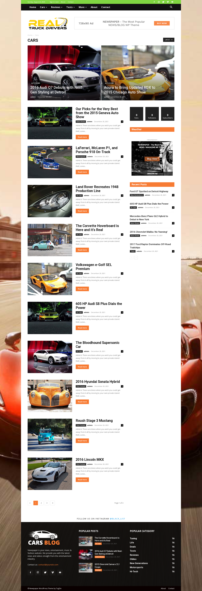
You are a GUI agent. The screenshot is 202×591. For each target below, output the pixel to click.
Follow (152, 108)
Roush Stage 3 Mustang (94, 421)
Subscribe (168, 108)
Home (33, 7)
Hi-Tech (79, 195)
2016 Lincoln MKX (90, 460)
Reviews (55, 7)
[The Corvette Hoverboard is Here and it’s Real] (50, 240)
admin (33, 97)
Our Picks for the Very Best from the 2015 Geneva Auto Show (97, 113)
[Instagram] (159, 2)
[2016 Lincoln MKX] (50, 474)
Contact (71, 2)
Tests (69, 7)
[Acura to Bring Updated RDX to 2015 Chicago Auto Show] (138, 77)
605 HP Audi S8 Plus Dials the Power (149, 203)
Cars (42, 7)
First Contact (81, 386)
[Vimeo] (168, 2)
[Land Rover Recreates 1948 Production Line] (50, 201)
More (82, 7)
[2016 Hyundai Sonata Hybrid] (50, 396)
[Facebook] (154, 2)
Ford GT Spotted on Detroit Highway (149, 191)
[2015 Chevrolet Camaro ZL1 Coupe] (85, 568)
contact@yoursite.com (48, 564)
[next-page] (136, 257)
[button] (171, 7)
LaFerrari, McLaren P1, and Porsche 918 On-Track (96, 150)
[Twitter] (163, 2)
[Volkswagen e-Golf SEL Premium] (50, 279)
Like (136, 108)
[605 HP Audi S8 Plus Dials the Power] (50, 318)
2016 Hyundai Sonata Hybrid (98, 382)
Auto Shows (35, 83)
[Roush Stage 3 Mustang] (50, 435)
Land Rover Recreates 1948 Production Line (97, 189)
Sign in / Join (54, 2)
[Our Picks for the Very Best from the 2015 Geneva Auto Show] (50, 123)
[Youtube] (172, 2)
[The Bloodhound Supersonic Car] (50, 357)
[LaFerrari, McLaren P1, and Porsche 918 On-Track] (50, 162)
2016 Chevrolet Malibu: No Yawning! (148, 231)
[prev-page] (30, 503)
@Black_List (117, 518)
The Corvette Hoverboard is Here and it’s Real (97, 228)
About (63, 2)
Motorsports (81, 156)
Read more (82, 137)
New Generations (137, 195)
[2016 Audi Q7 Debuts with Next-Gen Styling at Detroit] (64, 77)
